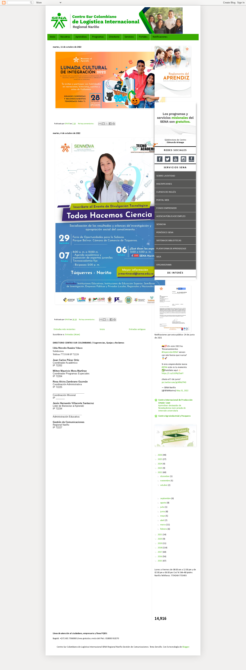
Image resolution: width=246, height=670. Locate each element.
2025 (160, 459)
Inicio (52, 37)
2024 (160, 464)
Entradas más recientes (64, 329)
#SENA (164, 367)
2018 (160, 548)
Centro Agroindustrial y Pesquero (174, 416)
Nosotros (65, 37)
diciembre (165, 476)
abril (162, 520)
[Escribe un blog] (103, 123)
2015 (160, 561)
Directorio (114, 37)
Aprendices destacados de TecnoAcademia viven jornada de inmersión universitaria (172, 408)
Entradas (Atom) (72, 335)
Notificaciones (160, 37)
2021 (160, 535)
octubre (164, 485)
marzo (163, 525)
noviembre (165, 481)
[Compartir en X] (107, 123)
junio (163, 512)
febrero (163, 529)
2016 (160, 557)
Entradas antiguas (137, 329)
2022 (160, 472)
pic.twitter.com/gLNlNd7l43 (174, 382)
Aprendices (81, 37)
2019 (160, 543)
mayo (163, 516)
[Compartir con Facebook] (110, 123)
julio (162, 507)
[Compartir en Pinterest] (113, 123)
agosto (163, 503)
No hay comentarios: (86, 124)
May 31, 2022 (182, 391)
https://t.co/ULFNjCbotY (172, 373)
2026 (160, 455)
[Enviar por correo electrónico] (100, 123)
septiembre (165, 498)
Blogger (185, 647)
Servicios (129, 37)
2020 (160, 539)
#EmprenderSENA (170, 352)
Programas (98, 37)
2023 (160, 468)
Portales (143, 37)
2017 (160, 552)
